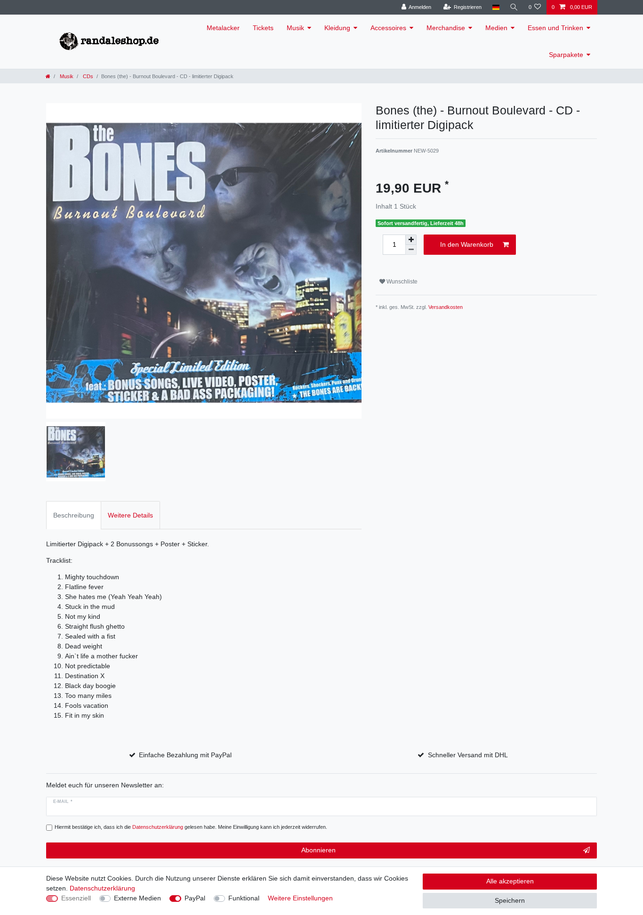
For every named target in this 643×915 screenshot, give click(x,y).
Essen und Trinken (555, 28)
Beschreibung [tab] (73, 515)
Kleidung (337, 28)
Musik (295, 28)
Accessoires (388, 28)
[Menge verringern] (411, 250)
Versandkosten (445, 307)
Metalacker (223, 28)
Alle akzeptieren (510, 881)
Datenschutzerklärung (102, 888)
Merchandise (445, 28)
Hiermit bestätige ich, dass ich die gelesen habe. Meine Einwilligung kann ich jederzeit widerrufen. (191, 827)
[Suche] (514, 7)
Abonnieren (318, 850)
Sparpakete (566, 54)
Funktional (243, 898)
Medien (496, 28)
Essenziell (76, 898)
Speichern (510, 900)
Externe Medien (137, 898)
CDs (87, 76)
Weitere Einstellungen (300, 898)
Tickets (263, 28)
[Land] (495, 7)
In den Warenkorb (466, 244)
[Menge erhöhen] (411, 240)
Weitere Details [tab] (130, 515)
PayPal (195, 898)
